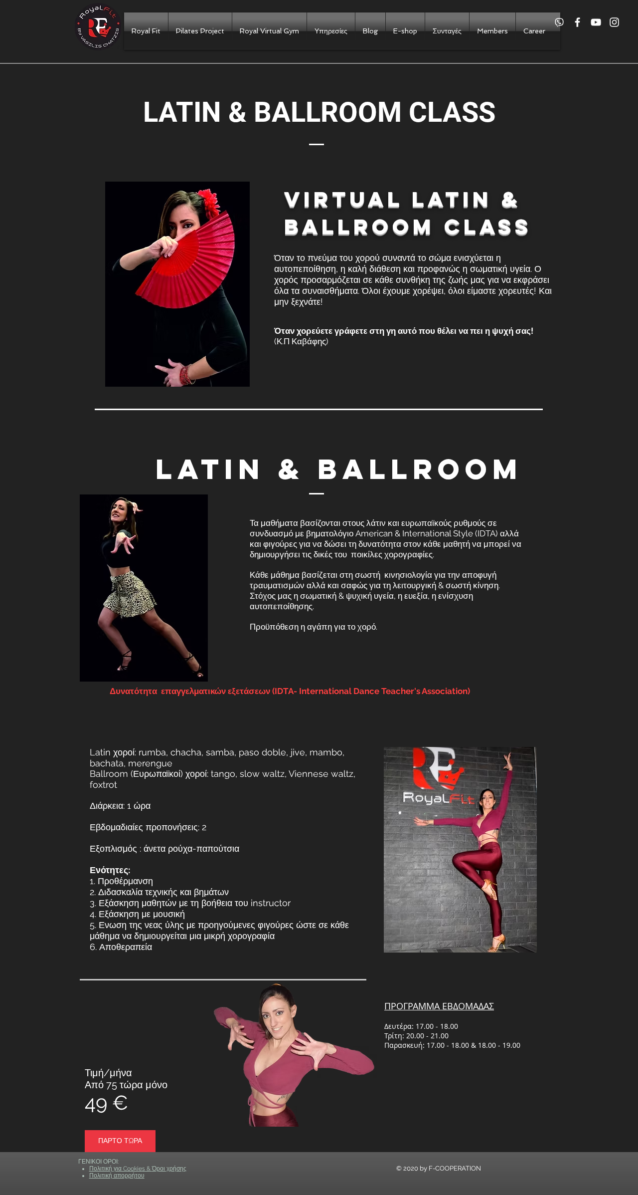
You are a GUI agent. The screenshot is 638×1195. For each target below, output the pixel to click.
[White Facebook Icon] (577, 22)
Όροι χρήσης (169, 1168)
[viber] (559, 22)
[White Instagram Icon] (614, 22)
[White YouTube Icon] (596, 22)
